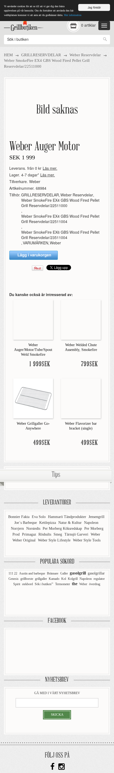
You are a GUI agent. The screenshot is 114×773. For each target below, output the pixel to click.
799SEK (89, 364)
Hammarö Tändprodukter (67, 517)
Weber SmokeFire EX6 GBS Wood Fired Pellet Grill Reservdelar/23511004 (60, 234)
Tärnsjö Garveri (76, 534)
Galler (64, 573)
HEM (8, 55)
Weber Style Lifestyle (55, 540)
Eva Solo (39, 517)
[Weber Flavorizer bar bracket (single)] (81, 397)
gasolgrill (78, 573)
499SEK (41, 443)
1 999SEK (40, 364)
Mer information (72, 15)
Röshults (45, 534)
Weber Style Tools (86, 540)
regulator (99, 579)
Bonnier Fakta (19, 517)
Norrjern (18, 529)
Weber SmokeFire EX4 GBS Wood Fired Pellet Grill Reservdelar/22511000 (60, 202)
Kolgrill (73, 579)
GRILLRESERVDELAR (41, 55)
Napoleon (91, 523)
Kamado (54, 579)
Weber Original (24, 540)
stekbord (27, 584)
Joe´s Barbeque (26, 523)
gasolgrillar (96, 573)
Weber (34, 181)
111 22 (12, 573)
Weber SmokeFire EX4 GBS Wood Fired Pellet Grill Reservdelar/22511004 (60, 218)
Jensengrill (96, 517)
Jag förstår (94, 7)
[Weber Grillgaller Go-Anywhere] (33, 397)
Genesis (13, 579)
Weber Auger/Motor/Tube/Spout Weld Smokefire (33, 350)
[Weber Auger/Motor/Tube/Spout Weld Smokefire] (33, 319)
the (74, 583)
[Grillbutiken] (23, 24)
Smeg (58, 534)
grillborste (26, 579)
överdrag (94, 584)
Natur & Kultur (70, 523)
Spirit (16, 584)
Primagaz (29, 534)
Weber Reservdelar (85, 55)
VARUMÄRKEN (35, 242)
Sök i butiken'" (44, 584)
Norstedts (33, 529)
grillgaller (41, 579)
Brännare (52, 573)
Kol (63, 579)
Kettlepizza (48, 523)
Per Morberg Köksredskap (63, 529)
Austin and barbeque (32, 573)
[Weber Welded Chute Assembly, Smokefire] (81, 319)
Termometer (62, 584)
